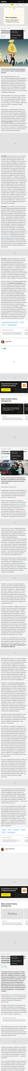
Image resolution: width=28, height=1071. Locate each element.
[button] (26, 2)
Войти (19, 1)
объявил (13, 966)
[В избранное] (26, 28)
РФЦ (4, 155)
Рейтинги (17, 4)
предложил (23, 534)
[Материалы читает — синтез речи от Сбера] (22, 28)
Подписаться (6, 359)
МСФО (18, 89)
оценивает (20, 473)
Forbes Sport (4, 385)
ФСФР (23, 111)
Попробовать (14, 37)
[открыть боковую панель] (23, 2)
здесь (15, 456)
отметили (6, 983)
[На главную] (4, 1)
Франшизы (24, 4)
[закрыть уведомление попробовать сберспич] (22, 32)
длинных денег (6, 214)
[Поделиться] (24, 28)
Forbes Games (8, 4)
